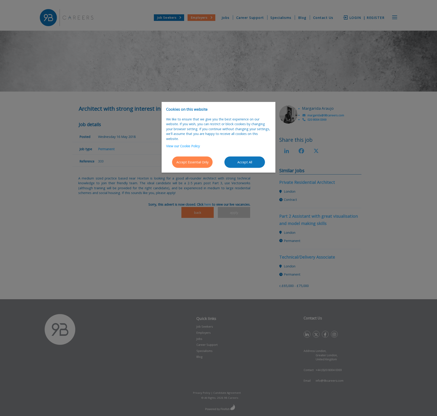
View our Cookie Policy (183, 146)
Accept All (244, 162)
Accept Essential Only (192, 162)
